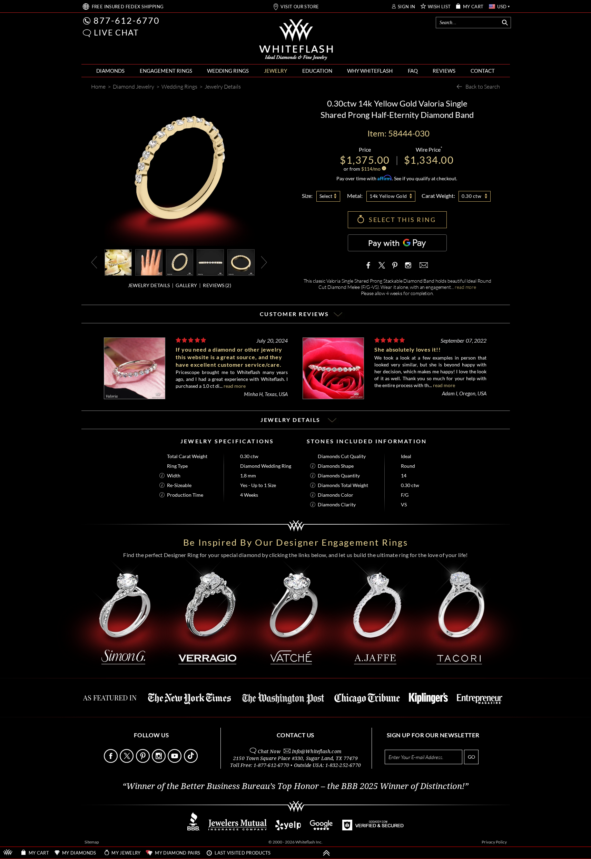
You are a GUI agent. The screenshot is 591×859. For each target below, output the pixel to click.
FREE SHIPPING (128, 6)
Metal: (355, 195)
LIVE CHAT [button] (116, 32)
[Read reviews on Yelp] (288, 828)
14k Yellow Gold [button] (388, 196)
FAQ (413, 71)
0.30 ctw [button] (471, 196)
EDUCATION (317, 71)
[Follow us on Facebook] (111, 761)
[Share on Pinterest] (394, 268)
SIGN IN (406, 6)
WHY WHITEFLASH (370, 71)
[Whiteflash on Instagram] (407, 265)
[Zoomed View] (210, 262)
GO (471, 757)
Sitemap (92, 842)
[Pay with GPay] (397, 242)
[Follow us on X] (127, 761)
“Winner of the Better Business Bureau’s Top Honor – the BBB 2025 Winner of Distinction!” (295, 786)
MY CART (473, 6)
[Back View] (241, 262)
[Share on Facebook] (369, 265)
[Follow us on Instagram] (159, 761)
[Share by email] (423, 265)
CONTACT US (295, 735)
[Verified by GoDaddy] (373, 828)
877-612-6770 (126, 20)
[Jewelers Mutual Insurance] (237, 828)
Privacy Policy (494, 842)
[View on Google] (321, 828)
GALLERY (186, 285)
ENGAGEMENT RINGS (166, 71)
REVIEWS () (217, 285)
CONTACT (483, 71)
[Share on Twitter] (381, 265)
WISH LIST (439, 6)
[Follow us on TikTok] (191, 761)
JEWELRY (275, 71)
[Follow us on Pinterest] (143, 761)
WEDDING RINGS (228, 71)
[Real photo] (179, 262)
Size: (307, 195)
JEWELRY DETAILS (149, 285)
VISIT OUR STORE (299, 6)
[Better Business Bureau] (193, 828)
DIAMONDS (110, 71)
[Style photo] (118, 262)
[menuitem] (110, 70)
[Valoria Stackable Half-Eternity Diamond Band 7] (148, 262)
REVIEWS (444, 71)
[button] (87, 33)
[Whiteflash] (296, 40)
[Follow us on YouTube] (175, 761)
